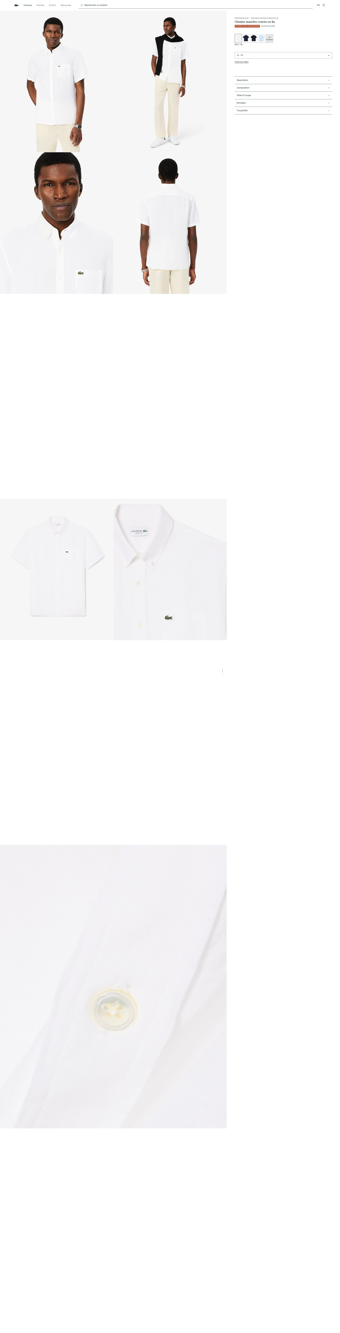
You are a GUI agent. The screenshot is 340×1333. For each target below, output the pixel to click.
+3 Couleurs (269, 38)
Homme (28, 5)
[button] (323, 5)
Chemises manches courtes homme (264, 18)
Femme (40, 5)
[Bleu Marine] (253, 38)
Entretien (241, 103)
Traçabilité (242, 110)
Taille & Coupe (244, 95)
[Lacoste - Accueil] (17, 5)
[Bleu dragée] (261, 38)
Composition (243, 88)
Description (242, 80)
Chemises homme (242, 18)
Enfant (52, 5)
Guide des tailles (241, 62)
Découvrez (66, 5)
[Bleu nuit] (246, 38)
